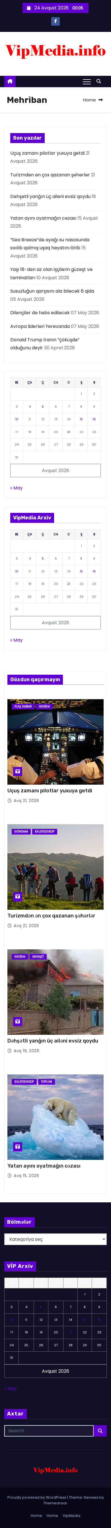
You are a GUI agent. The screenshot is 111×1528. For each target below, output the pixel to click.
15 (81, 419)
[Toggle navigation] (87, 81)
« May (16, 488)
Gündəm (21, 831)
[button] (100, 81)
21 (68, 432)
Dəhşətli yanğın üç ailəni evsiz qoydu (50, 196)
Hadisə (44, 706)
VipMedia (71, 1515)
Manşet (38, 956)
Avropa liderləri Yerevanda (40, 326)
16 (94, 419)
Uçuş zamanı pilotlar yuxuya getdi (47, 153)
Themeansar (55, 1503)
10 (16, 419)
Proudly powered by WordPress (37, 1497)
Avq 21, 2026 (26, 800)
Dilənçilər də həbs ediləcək (40, 312)
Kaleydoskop (44, 831)
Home (89, 100)
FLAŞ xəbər (23, 706)
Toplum (46, 1082)
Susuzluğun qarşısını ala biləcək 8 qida (52, 291)
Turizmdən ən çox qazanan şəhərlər (50, 175)
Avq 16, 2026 (26, 1051)
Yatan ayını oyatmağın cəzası (43, 218)
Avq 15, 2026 (26, 1175)
